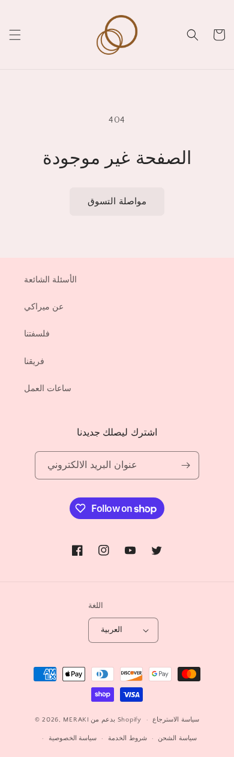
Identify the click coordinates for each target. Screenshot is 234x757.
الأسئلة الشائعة (50, 280)
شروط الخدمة (127, 738)
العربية (111, 629)
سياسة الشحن (177, 738)
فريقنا (34, 361)
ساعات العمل (47, 389)
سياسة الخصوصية (73, 738)
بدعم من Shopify (116, 719)
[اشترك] (185, 465)
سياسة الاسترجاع (175, 719)
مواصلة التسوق (117, 201)
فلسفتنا (37, 334)
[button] (15, 35)
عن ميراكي (44, 307)
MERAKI (76, 719)
